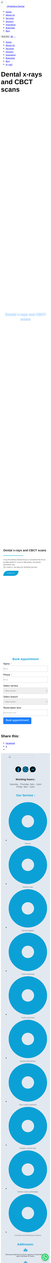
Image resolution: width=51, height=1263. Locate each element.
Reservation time (12, 707)
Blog (8, 31)
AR (12, 37)
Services (10, 18)
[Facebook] (18, 769)
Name (6, 663)
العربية (9, 65)
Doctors (9, 21)
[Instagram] (25, 769)
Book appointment (17, 720)
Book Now (5, 36)
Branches (10, 28)
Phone (6, 674)
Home (9, 12)
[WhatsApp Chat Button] (45, 1257)
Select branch (10, 696)
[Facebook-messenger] (33, 769)
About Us (10, 15)
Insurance (11, 25)
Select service (10, 685)
